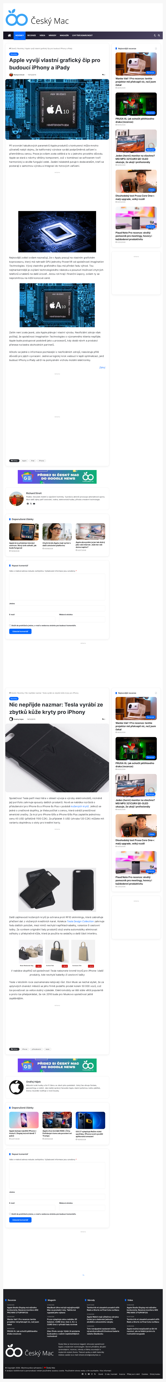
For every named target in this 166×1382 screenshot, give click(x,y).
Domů (13, 48)
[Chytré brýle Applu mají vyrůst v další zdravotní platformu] (57, 531)
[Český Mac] (37, 17)
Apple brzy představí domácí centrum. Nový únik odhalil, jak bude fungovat (22, 545)
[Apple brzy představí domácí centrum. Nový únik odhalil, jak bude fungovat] (24, 531)
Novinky (19, 35)
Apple (24, 461)
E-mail (12, 614)
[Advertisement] (57, 192)
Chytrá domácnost (82, 35)
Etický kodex (155, 1374)
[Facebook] (27, 503)
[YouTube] (34, 503)
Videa (42, 35)
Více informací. (106, 1371)
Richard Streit (19, 75)
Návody (52, 35)
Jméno (12, 603)
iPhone (41, 461)
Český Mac (50, 1368)
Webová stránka (66, 614)
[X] (30, 503)
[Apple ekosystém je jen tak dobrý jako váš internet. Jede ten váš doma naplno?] (90, 531)
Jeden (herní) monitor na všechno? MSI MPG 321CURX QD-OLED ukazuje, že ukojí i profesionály (135, 158)
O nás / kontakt (111, 1374)
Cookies (145, 1374)
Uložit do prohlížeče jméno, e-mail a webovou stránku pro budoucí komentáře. (43, 625)
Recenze (31, 35)
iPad (32, 461)
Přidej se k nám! (133, 1374)
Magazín (64, 35)
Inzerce (122, 1374)
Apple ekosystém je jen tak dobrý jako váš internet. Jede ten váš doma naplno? (90, 544)
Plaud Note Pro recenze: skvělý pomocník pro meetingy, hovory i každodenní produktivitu (134, 235)
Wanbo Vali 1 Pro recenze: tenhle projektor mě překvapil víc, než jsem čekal (136, 81)
